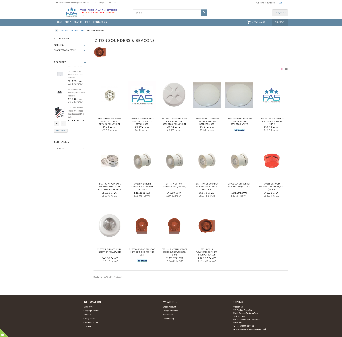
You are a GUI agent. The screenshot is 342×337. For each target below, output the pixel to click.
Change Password (170, 311)
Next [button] (63, 123)
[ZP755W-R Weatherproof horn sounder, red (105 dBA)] (142, 226)
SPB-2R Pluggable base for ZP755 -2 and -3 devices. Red (142, 121)
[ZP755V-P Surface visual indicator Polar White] (110, 226)
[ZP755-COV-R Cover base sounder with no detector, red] (207, 95)
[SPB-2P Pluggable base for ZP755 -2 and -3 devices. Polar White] (110, 95)
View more (61, 131)
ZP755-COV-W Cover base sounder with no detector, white (239, 121)
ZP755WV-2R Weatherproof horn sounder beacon (206, 252)
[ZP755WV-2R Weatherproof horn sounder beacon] (207, 226)
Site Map (87, 326)
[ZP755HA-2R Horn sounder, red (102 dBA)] (174, 160)
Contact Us (88, 307)
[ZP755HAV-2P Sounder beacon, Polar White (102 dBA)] (207, 160)
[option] (70, 77)
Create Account (169, 307)
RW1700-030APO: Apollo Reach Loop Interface (75, 74)
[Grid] (282, 69)
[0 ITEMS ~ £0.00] (249, 22)
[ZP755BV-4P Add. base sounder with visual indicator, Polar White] (110, 161)
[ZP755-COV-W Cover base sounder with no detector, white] (239, 95)
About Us (87, 315)
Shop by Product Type (65, 50)
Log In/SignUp (280, 13)
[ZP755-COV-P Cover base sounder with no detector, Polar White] (174, 95)
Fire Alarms (74, 30)
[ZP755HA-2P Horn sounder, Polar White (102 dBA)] (142, 160)
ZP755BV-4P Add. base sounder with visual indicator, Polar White (110, 187)
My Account (168, 315)
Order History (168, 319)
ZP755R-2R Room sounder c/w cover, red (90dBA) (271, 187)
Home (56, 30)
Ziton (82, 30)
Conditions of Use (90, 322)
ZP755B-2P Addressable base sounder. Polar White (272, 121)
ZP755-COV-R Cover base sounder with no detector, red (207, 121)
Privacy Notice (89, 319)
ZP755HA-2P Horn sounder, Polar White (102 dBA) (142, 187)
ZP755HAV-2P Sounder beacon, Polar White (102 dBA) (207, 187)
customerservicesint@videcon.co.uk (251, 329)
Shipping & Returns (91, 311)
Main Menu (64, 30)
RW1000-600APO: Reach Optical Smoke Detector (76, 92)
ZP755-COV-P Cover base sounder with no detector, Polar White (174, 121)
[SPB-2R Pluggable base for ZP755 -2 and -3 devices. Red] (142, 95)
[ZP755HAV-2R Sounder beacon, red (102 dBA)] (239, 160)
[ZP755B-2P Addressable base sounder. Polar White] (271, 95)
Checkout (280, 22)
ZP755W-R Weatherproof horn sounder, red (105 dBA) (142, 252)
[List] (286, 69)
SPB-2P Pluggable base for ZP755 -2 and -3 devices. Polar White (109, 121)
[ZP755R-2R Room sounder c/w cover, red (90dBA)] (271, 160)
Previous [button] (56, 123)
